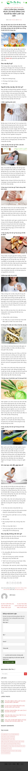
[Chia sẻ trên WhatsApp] (7, 583)
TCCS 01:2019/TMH (6, 753)
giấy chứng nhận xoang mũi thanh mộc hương (13, 741)
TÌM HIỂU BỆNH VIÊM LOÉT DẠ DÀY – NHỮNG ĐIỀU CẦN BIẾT (15, 701)
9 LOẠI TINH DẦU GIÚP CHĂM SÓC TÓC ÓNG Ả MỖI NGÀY (21, 605)
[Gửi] (25, 673)
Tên (4, 634)
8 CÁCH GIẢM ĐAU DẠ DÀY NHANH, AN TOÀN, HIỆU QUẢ (7, 605)
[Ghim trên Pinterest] (18, 583)
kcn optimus (4, 743)
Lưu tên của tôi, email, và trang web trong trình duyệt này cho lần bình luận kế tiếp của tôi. (13, 657)
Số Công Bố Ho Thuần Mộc (8, 746)
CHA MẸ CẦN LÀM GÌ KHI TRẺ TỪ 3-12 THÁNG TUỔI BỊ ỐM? (15, 715)
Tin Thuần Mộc (14, 767)
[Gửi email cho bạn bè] (15, 583)
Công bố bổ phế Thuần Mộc (8, 739)
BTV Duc (20, 19)
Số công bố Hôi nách (6, 748)
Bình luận (5, 622)
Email (4, 641)
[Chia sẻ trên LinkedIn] (20, 583)
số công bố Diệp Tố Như (14, 743)
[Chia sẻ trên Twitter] (12, 583)
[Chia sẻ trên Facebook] (10, 583)
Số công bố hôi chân (20, 746)
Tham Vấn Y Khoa (9, 7)
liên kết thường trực (19, 589)
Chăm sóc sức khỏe (18, 7)
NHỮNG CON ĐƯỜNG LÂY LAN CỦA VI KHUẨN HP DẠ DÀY (15, 711)
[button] (2, 2)
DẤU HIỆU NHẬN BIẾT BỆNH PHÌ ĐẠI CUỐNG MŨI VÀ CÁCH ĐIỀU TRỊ (15, 720)
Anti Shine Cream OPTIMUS (8, 736)
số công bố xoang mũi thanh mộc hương (11, 750)
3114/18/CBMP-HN (6, 734)
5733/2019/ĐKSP (14, 734)
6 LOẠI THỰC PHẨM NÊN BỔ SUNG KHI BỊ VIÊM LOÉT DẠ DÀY (15, 706)
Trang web (5, 648)
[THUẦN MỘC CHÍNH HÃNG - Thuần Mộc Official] (14, 2)
